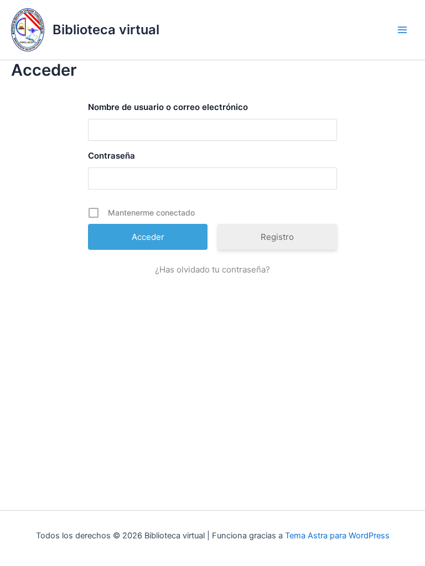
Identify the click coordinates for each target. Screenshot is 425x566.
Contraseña (111, 155)
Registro (277, 237)
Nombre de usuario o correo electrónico (168, 107)
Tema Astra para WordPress (337, 536)
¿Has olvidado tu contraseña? (212, 269)
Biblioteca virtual (106, 30)
